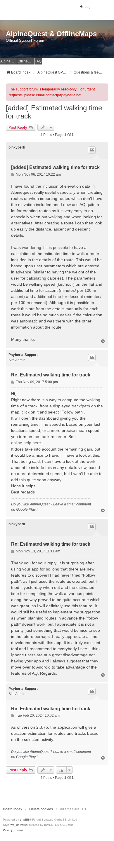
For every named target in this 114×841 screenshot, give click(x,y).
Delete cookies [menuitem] (41, 809)
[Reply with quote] (92, 149)
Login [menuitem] (89, 7)
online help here (26, 442)
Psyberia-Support (23, 355)
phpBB (24, 819)
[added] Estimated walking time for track (54, 112)
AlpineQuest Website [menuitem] (8, 61)
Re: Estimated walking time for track (50, 374)
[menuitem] (8, 830)
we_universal (19, 824)
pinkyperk (16, 147)
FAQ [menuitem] (38, 61)
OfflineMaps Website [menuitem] (26, 61)
